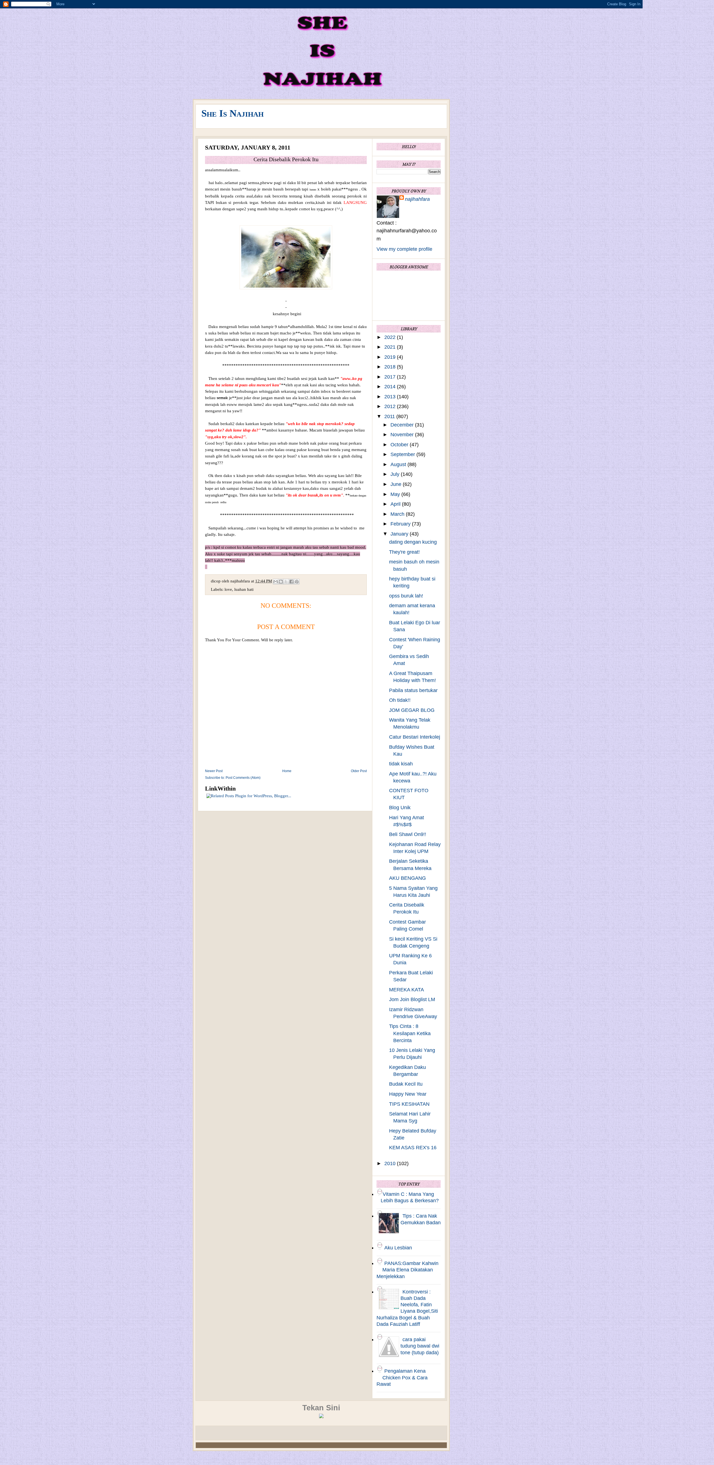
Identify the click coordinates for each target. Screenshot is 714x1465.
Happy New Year (407, 1094)
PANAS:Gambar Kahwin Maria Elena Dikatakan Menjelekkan (407, 1270)
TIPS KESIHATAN (409, 1104)
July (395, 474)
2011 (390, 416)
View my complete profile (404, 249)
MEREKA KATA (406, 989)
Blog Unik (400, 807)
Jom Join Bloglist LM (412, 999)
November (402, 434)
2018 (390, 367)
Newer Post (214, 771)
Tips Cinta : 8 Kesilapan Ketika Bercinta (410, 1033)
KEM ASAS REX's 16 (412, 1147)
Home (286, 771)
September (403, 454)
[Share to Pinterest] (297, 581)
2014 (390, 386)
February (401, 524)
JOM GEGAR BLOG (412, 710)
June (396, 484)
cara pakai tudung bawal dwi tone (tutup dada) (420, 1346)
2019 (390, 357)
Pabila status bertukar (413, 690)
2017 (390, 377)
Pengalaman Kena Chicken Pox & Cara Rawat (402, 1377)
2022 (390, 337)
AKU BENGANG (407, 878)
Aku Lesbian (398, 1247)
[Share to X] (286, 581)
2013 (390, 396)
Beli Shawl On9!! (407, 834)
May (395, 494)
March (398, 514)
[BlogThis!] (281, 581)
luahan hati (244, 589)
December (402, 425)
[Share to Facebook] (291, 581)
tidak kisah (401, 764)
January (400, 534)
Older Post (359, 771)
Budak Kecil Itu (406, 1084)
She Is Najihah (232, 113)
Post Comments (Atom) (243, 778)
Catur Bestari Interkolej (414, 737)
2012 (390, 406)
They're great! (404, 552)
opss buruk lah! (406, 596)
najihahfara (417, 199)
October (400, 444)
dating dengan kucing (413, 542)
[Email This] (275, 581)
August (398, 464)
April (396, 504)
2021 (390, 347)
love (228, 589)
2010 (390, 1163)
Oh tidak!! (400, 700)
